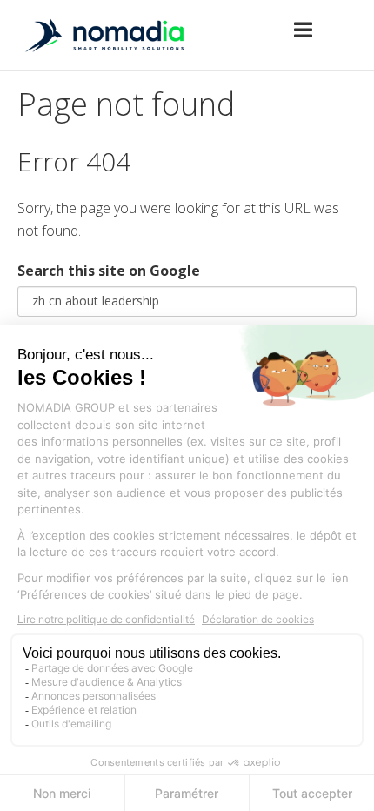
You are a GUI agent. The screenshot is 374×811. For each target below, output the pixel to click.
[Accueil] (104, 58)
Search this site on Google (108, 270)
